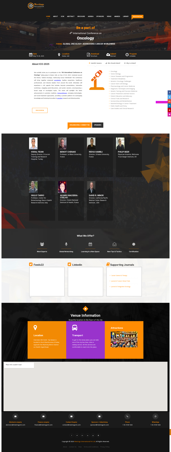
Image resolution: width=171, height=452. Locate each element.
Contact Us (72, 446)
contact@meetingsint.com (71, 425)
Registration (137, 16)
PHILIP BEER (123, 152)
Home (48, 16)
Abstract (71, 16)
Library (126, 16)
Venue (109, 16)
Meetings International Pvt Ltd (84, 441)
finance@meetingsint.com (43, 425)
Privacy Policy (104, 446)
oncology (60, 98)
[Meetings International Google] (169, 101)
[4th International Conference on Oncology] (36, 6)
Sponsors (100, 16)
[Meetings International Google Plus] (82, 435)
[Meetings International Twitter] (77, 435)
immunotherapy (62, 93)
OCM (62, 16)
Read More (39, 110)
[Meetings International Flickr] (98, 435)
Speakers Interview (163, 102)
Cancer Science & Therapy (119, 275)
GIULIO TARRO (37, 195)
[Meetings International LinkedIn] (88, 435)
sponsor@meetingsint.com (99, 425)
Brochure (81, 16)
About (55, 16)
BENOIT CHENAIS (68, 152)
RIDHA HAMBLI (96, 152)
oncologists (57, 80)
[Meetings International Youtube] (93, 435)
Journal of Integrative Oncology (120, 286)
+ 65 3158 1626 (128, 425)
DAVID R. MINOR (96, 195)
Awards (117, 16)
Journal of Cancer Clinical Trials (120, 281)
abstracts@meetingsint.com (15, 425)
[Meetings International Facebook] (72, 435)
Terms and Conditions (91, 446)
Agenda (90, 16)
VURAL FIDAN (37, 152)
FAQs (80, 446)
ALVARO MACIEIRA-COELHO (69, 196)
